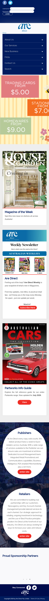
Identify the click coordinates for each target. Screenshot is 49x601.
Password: (6, 11)
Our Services (11, 45)
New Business (11, 51)
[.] (24, 568)
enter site (24, 472)
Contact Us (10, 63)
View (24, 402)
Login (7, 14)
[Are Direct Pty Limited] (24, 27)
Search (8, 69)
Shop (4, 33)
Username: (6, 9)
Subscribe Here (27, 307)
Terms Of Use (35, 599)
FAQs (7, 57)
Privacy (42, 599)
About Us (9, 39)
